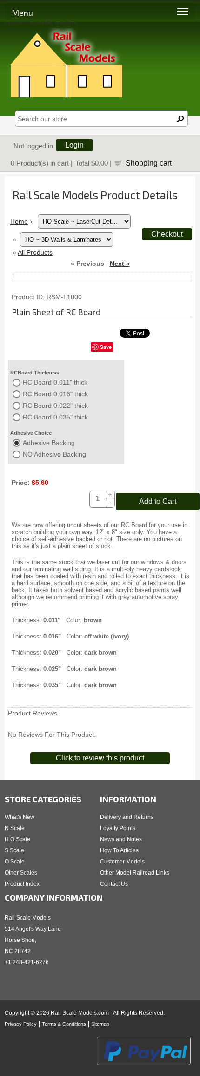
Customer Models (122, 861)
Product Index (22, 884)
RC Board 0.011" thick (55, 382)
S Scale (14, 850)
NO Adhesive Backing (54, 454)
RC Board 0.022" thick (55, 405)
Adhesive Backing (49, 442)
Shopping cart (149, 163)
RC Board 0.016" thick (55, 394)
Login (74, 145)
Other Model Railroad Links (134, 873)
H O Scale (17, 839)
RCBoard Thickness (34, 372)
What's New (19, 817)
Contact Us (114, 884)
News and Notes (121, 839)
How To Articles (119, 850)
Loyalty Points (117, 828)
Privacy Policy (21, 1024)
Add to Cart (157, 501)
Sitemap (100, 1024)
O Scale (15, 861)
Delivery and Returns (126, 817)
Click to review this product (100, 758)
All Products (35, 252)
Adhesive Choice (31, 433)
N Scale (15, 828)
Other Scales (21, 873)
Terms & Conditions (64, 1024)
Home (19, 221)
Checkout (167, 234)
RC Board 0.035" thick (55, 417)
